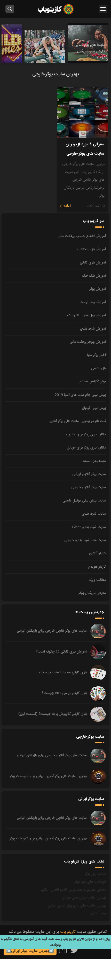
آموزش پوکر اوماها (93, 302)
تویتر (74, 949)
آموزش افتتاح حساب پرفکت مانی (82, 236)
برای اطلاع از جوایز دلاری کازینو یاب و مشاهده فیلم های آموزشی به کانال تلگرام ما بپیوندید (55, 942)
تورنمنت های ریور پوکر (90, 882)
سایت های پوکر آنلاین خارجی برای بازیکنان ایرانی (52, 631)
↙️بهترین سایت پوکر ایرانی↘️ (30, 951)
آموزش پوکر (97, 289)
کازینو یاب (56, 9)
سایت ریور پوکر (95, 874)
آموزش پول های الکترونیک (86, 315)
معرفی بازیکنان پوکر (92, 593)
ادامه (67, 206)
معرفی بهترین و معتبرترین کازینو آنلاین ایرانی (73, 890)
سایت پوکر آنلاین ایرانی (89, 474)
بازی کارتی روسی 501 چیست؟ (64, 693)
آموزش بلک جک (94, 276)
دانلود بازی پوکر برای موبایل (86, 448)
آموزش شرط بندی (93, 329)
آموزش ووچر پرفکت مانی (87, 342)
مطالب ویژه (97, 580)
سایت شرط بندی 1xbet (89, 527)
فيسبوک (62, 949)
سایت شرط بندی (94, 514)
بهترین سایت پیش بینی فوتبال (84, 898)
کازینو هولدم (97, 567)
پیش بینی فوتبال (94, 408)
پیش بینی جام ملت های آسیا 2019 (80, 395)
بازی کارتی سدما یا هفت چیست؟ (63, 673)
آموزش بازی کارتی (93, 263)
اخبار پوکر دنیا (96, 355)
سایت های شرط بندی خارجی (85, 540)
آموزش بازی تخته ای (91, 249)
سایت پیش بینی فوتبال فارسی (84, 501)
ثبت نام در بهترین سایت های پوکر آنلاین (77, 421)
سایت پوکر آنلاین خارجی (88, 487)
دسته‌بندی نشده (94, 461)
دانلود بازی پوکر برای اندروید (85, 435)
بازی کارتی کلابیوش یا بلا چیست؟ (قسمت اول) (52, 714)
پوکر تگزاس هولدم (93, 382)
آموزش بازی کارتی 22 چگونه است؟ (61, 652)
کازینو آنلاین (97, 553)
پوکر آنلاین (98, 913)
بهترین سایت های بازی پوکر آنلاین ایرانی (77, 906)
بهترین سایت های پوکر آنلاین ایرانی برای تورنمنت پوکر (48, 776)
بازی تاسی (98, 368)
